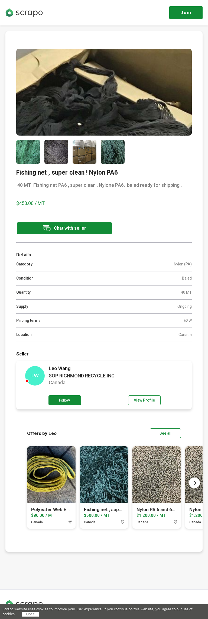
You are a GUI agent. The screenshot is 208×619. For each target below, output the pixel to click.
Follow (64, 400)
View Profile (144, 400)
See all (165, 433)
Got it (30, 614)
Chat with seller (69, 227)
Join (185, 12)
